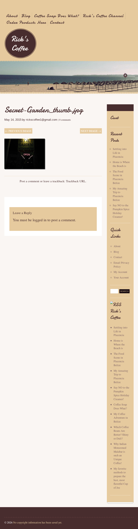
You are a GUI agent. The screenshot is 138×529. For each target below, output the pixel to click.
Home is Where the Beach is (121, 164)
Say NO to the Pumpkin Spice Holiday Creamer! (121, 211)
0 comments (65, 119)
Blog (25, 16)
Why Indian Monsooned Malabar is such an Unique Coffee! (120, 453)
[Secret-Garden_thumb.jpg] (24, 168)
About (12, 16)
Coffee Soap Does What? (56, 16)
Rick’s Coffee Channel (103, 16)
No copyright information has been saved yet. (37, 522)
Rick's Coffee (19, 43)
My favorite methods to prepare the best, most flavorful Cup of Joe (121, 478)
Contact (57, 22)
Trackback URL (75, 181)
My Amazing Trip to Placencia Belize (120, 194)
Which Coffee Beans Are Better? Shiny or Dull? (121, 432)
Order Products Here (26, 22)
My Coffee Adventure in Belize (121, 417)
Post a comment (29, 181)
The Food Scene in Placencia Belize (118, 177)
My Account (120, 272)
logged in (39, 219)
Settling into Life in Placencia (120, 152)
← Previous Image (18, 131)
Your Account (121, 277)
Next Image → (91, 131)
